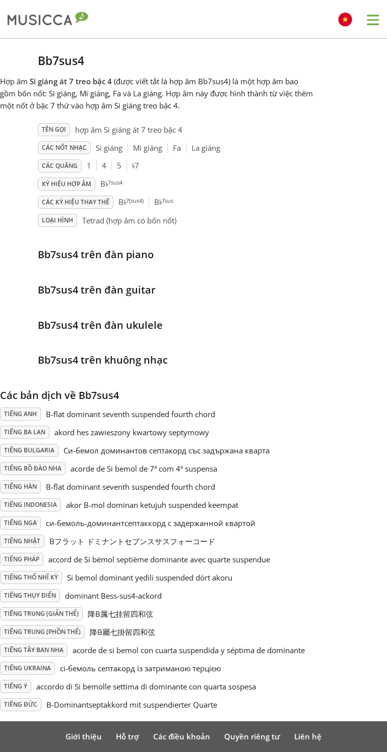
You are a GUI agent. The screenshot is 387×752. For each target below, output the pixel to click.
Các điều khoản (181, 736)
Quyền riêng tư (252, 736)
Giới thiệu (84, 736)
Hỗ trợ (127, 736)
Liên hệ (307, 736)
